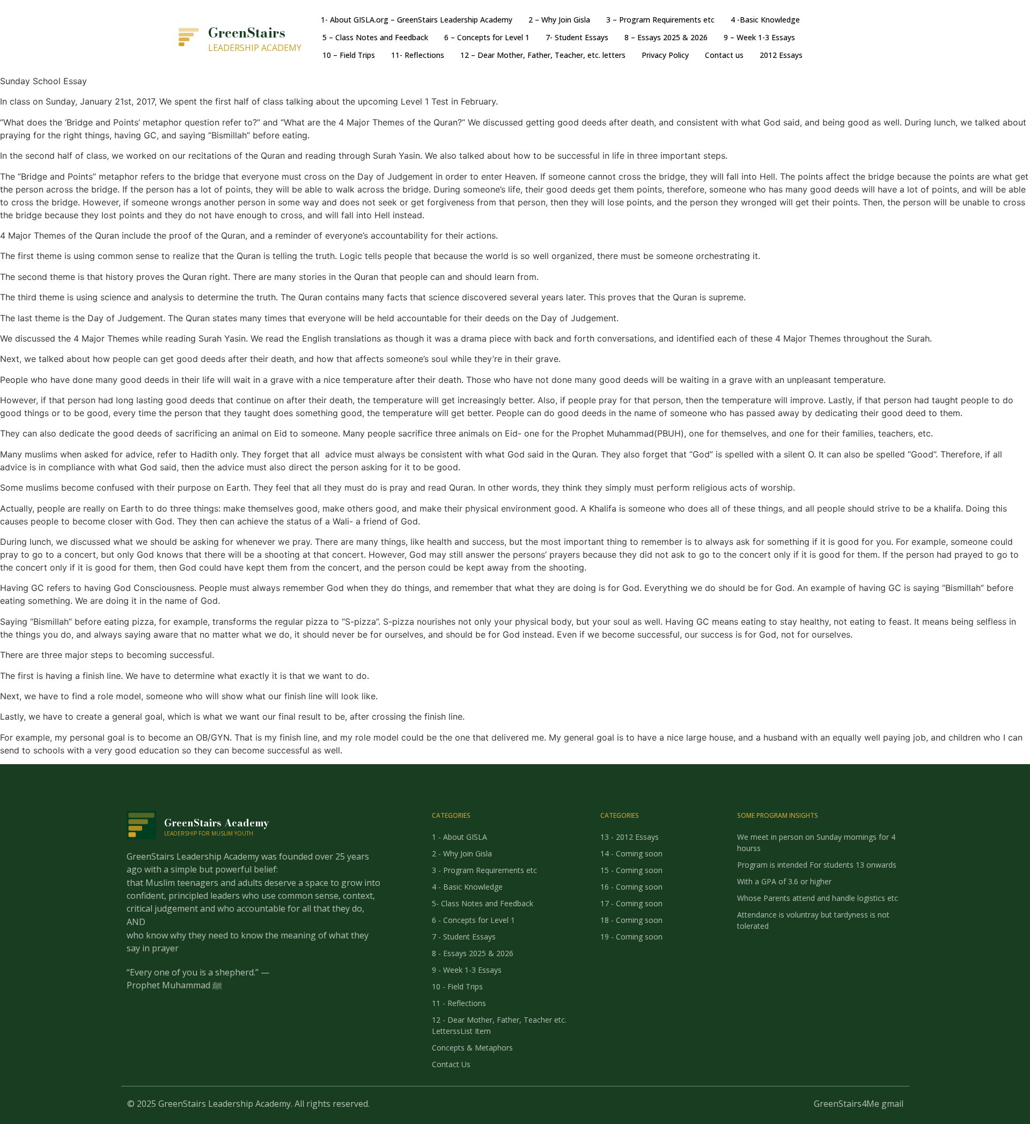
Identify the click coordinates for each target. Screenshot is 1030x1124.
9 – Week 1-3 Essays (759, 37)
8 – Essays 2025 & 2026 (666, 37)
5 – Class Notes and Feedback (375, 37)
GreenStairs (246, 33)
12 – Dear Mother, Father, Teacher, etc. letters (543, 55)
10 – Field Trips (348, 55)
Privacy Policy (665, 55)
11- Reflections (417, 55)
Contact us (724, 55)
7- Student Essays (577, 37)
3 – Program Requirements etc (660, 19)
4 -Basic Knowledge (765, 19)
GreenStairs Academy (216, 823)
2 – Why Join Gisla (559, 19)
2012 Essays (781, 55)
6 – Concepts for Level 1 (486, 37)
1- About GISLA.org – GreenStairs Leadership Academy (416, 19)
